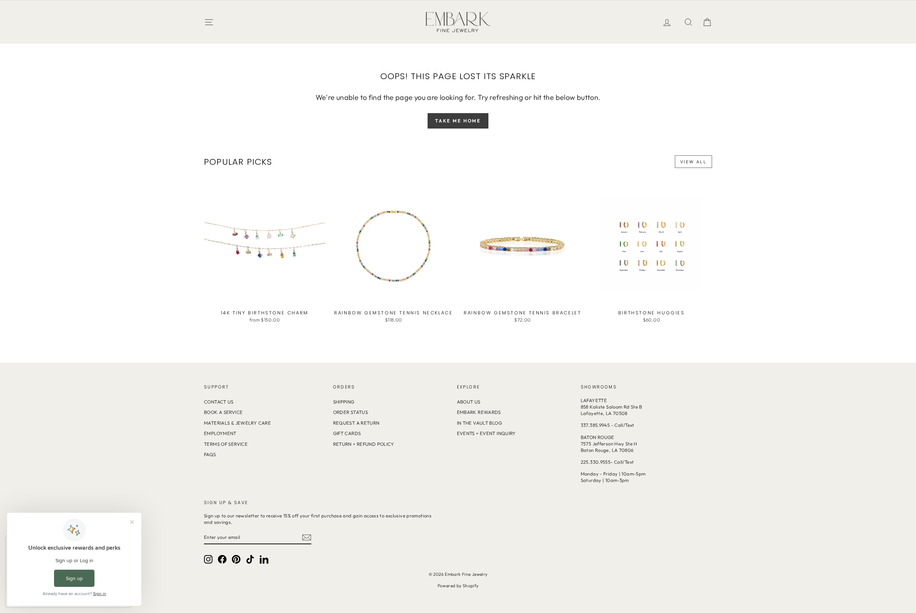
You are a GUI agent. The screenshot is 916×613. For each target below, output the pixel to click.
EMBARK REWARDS (479, 412)
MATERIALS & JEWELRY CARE (237, 423)
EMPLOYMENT (220, 433)
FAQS (210, 454)
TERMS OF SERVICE (226, 444)
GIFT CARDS (347, 433)
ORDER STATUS (350, 412)
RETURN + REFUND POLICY (363, 444)
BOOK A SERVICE (223, 412)
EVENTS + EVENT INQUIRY (486, 433)
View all (693, 161)
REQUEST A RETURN (356, 423)
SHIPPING (344, 402)
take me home (458, 121)
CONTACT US (219, 402)
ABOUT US (469, 402)
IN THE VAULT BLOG (479, 423)
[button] (707, 22)
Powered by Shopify (458, 585)
